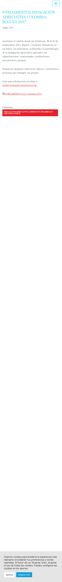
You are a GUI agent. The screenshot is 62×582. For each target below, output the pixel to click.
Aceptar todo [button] (24, 575)
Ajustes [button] (9, 575)
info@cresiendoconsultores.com (19, 85)
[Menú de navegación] (56, 3)
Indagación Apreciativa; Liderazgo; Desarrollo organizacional (28, 113)
